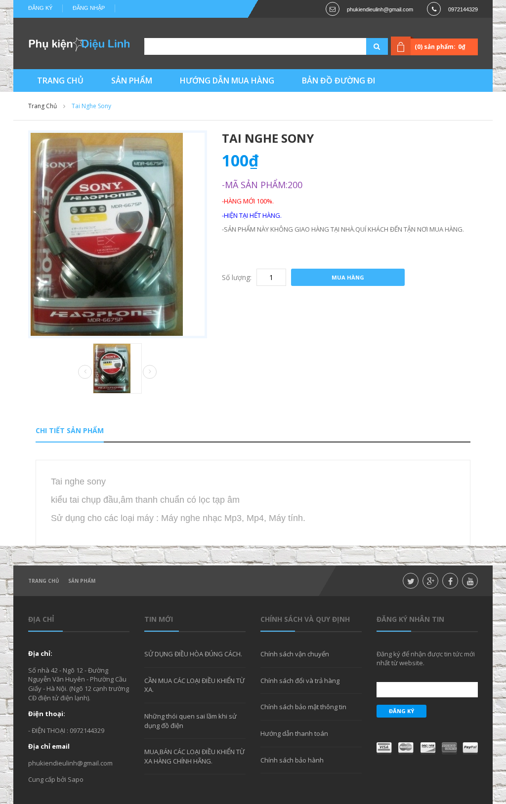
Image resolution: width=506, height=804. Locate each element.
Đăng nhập (89, 8)
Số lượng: (237, 277)
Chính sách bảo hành (292, 760)
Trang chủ (43, 580)
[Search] (364, 46)
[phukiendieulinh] (78, 44)
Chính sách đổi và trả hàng (299, 680)
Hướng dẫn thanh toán (294, 733)
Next (150, 372)
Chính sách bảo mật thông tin (303, 706)
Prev (85, 372)
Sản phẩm (81, 580)
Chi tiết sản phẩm (70, 430)
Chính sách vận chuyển (294, 653)
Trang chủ (42, 106)
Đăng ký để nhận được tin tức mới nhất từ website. (426, 658)
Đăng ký (40, 8)
